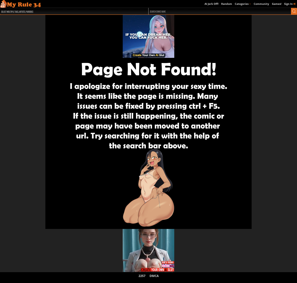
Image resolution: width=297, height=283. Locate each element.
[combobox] (67, 11)
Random (226, 4)
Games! (276, 4)
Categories (242, 4)
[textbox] (67, 11)
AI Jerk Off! (211, 4)
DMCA (154, 276)
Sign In (288, 4)
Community (261, 4)
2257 (142, 276)
